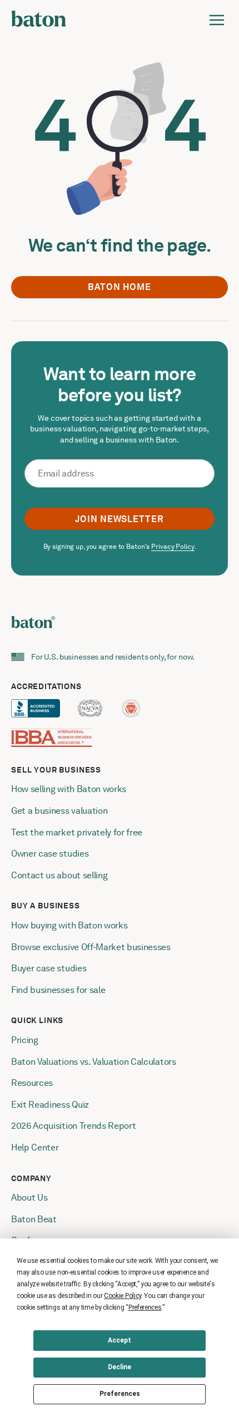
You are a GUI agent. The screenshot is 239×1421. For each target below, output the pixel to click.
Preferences (119, 1394)
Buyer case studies (48, 968)
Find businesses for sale (58, 990)
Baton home (119, 287)
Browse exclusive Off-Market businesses (91, 947)
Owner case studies (49, 853)
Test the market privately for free (76, 832)
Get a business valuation (59, 810)
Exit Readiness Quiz (50, 1104)
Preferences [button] (144, 1307)
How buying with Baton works (69, 925)
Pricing (24, 1040)
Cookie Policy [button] (122, 1296)
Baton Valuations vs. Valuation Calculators (93, 1061)
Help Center (34, 1147)
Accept (119, 1340)
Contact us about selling (60, 875)
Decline (119, 1367)
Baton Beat (34, 1219)
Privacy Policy (172, 546)
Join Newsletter (119, 519)
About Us (29, 1197)
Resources (32, 1083)
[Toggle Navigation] (217, 20)
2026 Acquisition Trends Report (73, 1125)
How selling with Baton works (68, 789)
